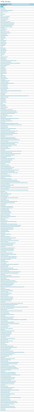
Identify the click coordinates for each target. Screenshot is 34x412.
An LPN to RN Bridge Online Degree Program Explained (8, 237)
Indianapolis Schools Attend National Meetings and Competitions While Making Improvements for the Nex (14, 95)
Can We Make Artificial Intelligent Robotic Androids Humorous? (9, 363)
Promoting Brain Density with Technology (6, 333)
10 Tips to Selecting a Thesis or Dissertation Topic (7, 250)
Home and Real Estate (3, 50)
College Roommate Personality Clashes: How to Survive (7, 137)
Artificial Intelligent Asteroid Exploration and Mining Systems (8, 138)
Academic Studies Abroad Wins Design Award (6, 206)
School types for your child (4, 11)
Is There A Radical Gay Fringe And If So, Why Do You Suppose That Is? (10, 226)
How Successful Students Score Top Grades (6, 354)
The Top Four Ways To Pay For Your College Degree (7, 171)
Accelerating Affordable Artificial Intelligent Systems (7, 378)
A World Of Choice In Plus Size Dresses (5, 61)
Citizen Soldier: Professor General (4, 210)
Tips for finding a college (3, 29)
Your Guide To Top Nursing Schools (5, 289)
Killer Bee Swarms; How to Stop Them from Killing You (7, 372)
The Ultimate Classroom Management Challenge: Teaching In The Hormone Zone (11, 310)
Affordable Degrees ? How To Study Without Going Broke (8, 128)
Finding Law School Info (3, 65)
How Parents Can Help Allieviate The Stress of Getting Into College (9, 142)
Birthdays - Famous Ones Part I (4, 217)
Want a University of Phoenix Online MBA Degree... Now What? (9, 402)
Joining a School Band (3, 198)
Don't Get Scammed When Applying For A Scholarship (7, 377)
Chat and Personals (3, 41)
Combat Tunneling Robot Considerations (5, 369)
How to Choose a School (3, 344)
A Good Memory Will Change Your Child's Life (6, 290)
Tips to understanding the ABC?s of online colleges (7, 314)
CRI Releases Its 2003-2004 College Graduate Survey (7, 330)
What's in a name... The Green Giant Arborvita (6, 328)
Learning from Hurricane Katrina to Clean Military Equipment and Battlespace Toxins (11, 303)
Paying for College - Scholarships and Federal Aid (7, 308)
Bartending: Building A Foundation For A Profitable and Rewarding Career (10, 374)
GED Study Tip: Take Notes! (4, 241)
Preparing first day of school (4, 17)
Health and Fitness (2, 75)
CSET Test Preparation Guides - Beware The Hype (7, 383)
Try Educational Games (3, 157)
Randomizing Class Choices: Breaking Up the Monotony (7, 280)
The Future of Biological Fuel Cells (5, 398)
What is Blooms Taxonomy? (4, 324)
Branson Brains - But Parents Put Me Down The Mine (7, 358)
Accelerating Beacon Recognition (4, 231)
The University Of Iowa (3, 222)
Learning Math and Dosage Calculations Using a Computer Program (9, 264)
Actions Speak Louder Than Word (5, 349)
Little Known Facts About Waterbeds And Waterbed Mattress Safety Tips (10, 139)
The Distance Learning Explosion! (5, 279)
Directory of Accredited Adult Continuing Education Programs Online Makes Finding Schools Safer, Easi (14, 187)
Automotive (2, 39)
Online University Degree (3, 173)
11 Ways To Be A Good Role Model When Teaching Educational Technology (10, 397)
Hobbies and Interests (3, 49)
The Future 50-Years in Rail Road (4, 396)
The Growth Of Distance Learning (5, 392)
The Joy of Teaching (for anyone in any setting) (6, 318)
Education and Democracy (3, 220)
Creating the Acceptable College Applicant (6, 176)
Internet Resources (2, 93)
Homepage (32, 4)
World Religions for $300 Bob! (4, 364)
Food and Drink (2, 45)
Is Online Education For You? (4, 261)
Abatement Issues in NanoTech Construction (6, 26)
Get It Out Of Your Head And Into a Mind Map (6, 284)
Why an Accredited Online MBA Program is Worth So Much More (9, 197)
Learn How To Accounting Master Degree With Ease (7, 154)
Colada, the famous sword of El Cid (5, 148)
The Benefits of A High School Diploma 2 (6, 178)
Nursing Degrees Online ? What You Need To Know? (7, 353)
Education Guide (2, 7)
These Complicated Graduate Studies (5, 334)
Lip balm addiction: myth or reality (5, 80)
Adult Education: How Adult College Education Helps (7, 382)
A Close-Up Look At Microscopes (4, 325)
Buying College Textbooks (4, 196)
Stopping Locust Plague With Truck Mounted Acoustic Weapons (8, 304)
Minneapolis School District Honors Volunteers (6, 134)
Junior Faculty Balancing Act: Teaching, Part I (6, 109)
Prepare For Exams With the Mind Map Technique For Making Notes (9, 368)
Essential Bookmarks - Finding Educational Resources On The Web (9, 123)
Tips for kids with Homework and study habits (6, 10)
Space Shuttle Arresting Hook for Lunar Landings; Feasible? (8, 254)
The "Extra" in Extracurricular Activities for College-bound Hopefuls (9, 362)
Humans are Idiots (2, 408)
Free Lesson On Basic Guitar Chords (5, 129)
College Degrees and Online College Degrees (6, 25)
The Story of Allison (3, 251)
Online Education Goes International (5, 186)
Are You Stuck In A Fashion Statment (5, 119)
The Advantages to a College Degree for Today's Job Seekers (8, 221)
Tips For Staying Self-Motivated (4, 270)
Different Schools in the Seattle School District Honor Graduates (8, 133)
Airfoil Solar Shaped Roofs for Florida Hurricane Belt (7, 393)
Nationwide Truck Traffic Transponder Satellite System (7, 338)
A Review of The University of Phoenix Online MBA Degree (8, 256)
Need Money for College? (3, 192)
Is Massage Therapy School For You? (5, 236)
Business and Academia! (3, 309)
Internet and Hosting (3, 51)
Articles (1, 12)
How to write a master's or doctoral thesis (5, 348)
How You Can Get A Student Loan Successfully (6, 298)
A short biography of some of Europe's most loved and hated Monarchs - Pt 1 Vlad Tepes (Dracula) (13, 319)
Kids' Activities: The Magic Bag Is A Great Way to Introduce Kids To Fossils (10, 153)
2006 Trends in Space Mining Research (5, 359)
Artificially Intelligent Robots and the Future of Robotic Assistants (9, 172)
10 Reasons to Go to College (4, 386)
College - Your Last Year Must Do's (5, 183)
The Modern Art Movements (4, 127)
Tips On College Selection (3, 114)
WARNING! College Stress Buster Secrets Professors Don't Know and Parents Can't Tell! (12, 286)
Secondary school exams (3, 34)
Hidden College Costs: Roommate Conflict (6, 285)
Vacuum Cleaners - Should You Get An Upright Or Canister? (8, 60)
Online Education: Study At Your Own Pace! (6, 152)
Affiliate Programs (2, 36)
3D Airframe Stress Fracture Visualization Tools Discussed (8, 373)
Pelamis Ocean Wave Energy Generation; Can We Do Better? (8, 367)
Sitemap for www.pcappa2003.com (5, 16)
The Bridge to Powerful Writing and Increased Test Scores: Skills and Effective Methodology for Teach (14, 182)
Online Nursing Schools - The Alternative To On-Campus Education (9, 240)
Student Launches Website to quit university (6, 299)
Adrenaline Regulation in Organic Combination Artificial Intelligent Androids (10, 225)
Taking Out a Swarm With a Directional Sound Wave (7, 403)
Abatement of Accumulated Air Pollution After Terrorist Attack (8, 347)
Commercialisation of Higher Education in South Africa (7, 143)
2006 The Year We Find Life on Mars (5, 391)
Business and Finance (3, 40)
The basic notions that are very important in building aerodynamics (9, 269)
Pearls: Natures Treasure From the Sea (5, 21)
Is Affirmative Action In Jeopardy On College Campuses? (8, 407)
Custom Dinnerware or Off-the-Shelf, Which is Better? (7, 113)
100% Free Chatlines (3, 20)
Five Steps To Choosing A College (5, 313)
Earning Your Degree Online (4, 339)
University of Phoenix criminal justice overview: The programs (8, 281)
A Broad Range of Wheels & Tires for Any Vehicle (7, 83)
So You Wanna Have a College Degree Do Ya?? (6, 207)
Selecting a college (2, 30)
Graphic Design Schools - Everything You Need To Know (8, 216)
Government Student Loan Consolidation (5, 212)
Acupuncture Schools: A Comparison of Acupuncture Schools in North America (10, 90)
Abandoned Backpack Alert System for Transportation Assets (8, 401)
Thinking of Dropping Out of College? (5, 259)
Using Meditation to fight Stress (4, 265)
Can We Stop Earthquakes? (4, 320)
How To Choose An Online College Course (6, 388)
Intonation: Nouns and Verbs (4, 266)
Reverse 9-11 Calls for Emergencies (5, 64)
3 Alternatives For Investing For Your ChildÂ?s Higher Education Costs (9, 323)
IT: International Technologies (4, 230)
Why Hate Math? (2, 235)
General (1, 46)
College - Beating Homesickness (4, 188)
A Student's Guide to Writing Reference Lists (6, 168)
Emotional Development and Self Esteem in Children (7, 406)
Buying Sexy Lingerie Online (4, 147)
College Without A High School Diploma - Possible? (7, 305)
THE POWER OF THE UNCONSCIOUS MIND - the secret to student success (11, 124)
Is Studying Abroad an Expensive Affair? (5, 193)
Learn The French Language (4, 295)
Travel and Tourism (3, 79)
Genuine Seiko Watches (3, 89)
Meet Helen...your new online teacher (5, 215)
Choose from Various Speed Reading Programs (6, 245)
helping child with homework (4, 35)
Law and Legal (2, 54)
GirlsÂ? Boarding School (3, 85)
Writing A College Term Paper (4, 88)
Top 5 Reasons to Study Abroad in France (5, 300)
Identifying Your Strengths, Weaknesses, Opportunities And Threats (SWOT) (10, 271)
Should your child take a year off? (4, 31)
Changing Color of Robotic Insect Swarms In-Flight (7, 167)
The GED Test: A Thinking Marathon (5, 211)
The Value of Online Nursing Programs (5, 166)
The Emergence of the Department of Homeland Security (7, 242)
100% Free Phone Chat (3, 59)
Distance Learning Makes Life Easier (5, 162)
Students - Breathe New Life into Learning (6, 275)
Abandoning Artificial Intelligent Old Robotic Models (7, 202)
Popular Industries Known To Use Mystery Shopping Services (8, 144)
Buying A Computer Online (4, 84)
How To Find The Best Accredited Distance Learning (7, 158)
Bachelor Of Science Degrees (4, 342)
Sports (1, 55)
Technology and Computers (4, 56)
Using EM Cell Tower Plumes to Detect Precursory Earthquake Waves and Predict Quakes (12, 352)
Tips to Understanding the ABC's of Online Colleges (7, 387)
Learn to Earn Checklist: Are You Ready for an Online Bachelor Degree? (10, 181)
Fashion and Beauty (3, 44)
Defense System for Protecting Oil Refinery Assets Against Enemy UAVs (10, 276)
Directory (1, 15)
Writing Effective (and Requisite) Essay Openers (6, 227)
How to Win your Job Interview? (4, 294)
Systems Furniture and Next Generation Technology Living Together (9, 118)
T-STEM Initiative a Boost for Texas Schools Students (7, 132)
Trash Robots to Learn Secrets (4, 255)
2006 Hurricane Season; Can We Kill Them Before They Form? (8, 201)
